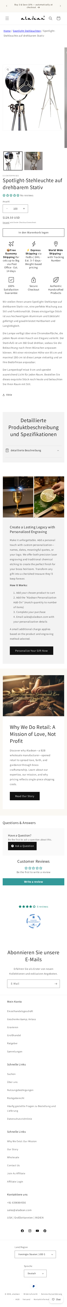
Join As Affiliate (16, 1173)
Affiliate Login (15, 1181)
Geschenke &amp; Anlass (21, 1019)
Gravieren (12, 1027)
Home (7, 30)
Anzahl (6, 201)
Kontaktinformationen (44, 1299)
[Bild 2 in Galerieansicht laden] (33, 161)
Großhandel (14, 1035)
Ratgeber (12, 1043)
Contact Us (13, 1165)
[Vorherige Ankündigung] (7, 6)
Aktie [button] (9, 394)
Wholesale (13, 1157)
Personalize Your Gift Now (31, 650)
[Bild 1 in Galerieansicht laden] (13, 161)
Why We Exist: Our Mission (22, 1141)
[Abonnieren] (56, 984)
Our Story (12, 1149)
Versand (6, 222)
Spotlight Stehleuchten (27, 30)
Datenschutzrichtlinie (19, 1118)
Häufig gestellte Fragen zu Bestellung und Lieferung (31, 1108)
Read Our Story (24, 796)
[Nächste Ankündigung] (60, 6)
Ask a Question (24, 846)
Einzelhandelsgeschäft (20, 1011)
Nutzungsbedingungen (20, 1090)
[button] (7, 18)
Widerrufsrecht (31, 1294)
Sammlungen (15, 1051)
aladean (16, 1294)
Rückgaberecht (15, 1098)
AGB (17, 1299)
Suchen (11, 1074)
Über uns (12, 1082)
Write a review (33, 882)
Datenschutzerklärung (51, 1294)
